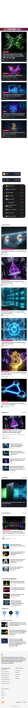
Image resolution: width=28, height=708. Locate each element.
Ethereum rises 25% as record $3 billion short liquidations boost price (17, 460)
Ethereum (5, 412)
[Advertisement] (14, 14)
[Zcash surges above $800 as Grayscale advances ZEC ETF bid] (14, 238)
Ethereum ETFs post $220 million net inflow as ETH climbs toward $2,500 (17, 453)
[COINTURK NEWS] (12, 29)
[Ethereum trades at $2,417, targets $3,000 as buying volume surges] (14, 268)
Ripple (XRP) (5, 73)
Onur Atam (6, 59)
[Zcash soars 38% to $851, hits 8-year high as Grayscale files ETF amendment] (14, 523)
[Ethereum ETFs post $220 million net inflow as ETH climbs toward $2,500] (6, 453)
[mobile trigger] (2, 29)
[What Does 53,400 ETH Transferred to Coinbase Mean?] (6, 546)
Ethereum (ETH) (5, 279)
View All (24, 412)
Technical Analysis (9, 578)
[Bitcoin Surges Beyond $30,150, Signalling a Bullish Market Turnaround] (6, 553)
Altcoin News (6, 513)
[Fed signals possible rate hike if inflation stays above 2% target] (14, 493)
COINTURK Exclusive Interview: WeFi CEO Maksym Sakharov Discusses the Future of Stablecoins (17, 624)
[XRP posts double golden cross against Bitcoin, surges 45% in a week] (14, 299)
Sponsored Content (7, 620)
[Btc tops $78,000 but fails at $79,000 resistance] (6, 596)
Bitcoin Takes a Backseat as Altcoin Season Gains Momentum (16, 568)
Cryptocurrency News (7, 249)
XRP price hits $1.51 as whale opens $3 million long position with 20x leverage (13, 56)
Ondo (4, 111)
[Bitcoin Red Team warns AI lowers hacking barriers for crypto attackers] (14, 359)
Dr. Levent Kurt (7, 78)
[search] (22, 29)
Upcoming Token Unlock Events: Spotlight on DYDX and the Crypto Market (17, 561)
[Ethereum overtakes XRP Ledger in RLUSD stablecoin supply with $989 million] (6, 445)
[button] (13, 509)
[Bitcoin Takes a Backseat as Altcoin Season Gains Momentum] (6, 568)
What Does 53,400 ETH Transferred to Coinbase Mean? (17, 546)
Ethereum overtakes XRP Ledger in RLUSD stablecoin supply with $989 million (16, 445)
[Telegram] (17, 614)
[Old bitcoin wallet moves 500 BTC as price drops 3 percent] (6, 583)
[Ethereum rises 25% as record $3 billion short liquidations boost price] (6, 460)
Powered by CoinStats (9, 219)
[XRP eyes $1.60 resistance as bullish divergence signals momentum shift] (14, 329)
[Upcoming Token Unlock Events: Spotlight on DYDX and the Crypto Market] (6, 561)
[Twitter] (11, 614)
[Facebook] (4, 614)
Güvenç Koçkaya (7, 136)
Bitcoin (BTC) (6, 130)
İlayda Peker (6, 97)
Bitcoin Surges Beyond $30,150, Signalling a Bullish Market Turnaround (17, 553)
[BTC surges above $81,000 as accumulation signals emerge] (6, 589)
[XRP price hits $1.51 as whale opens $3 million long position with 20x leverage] (14, 42)
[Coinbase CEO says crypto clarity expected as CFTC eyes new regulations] (14, 390)
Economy (5, 477)
